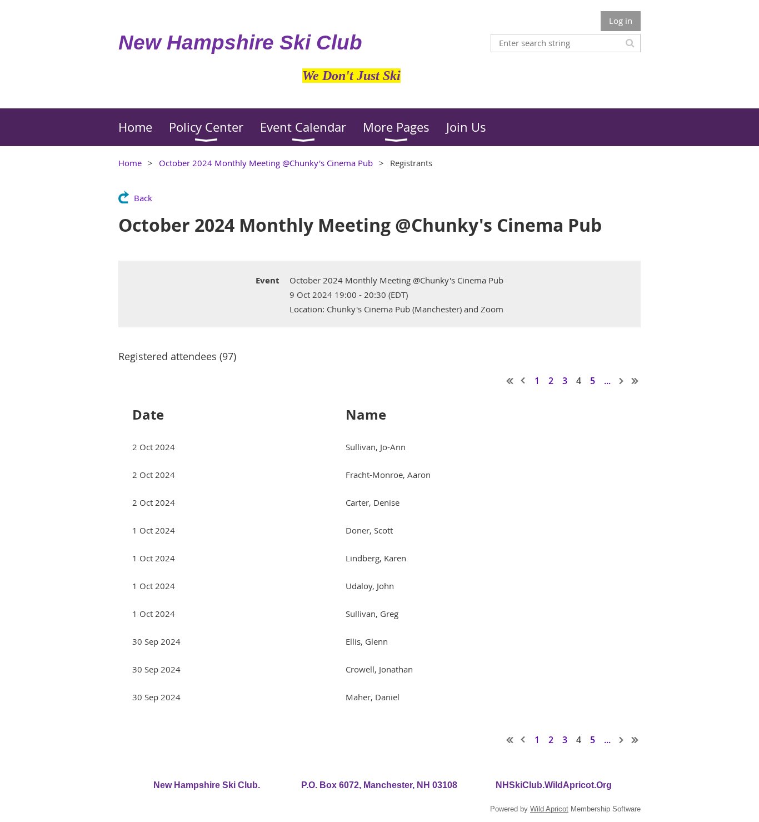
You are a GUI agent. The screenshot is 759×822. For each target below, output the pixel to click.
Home (130, 162)
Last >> (635, 380)
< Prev (523, 380)
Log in (620, 20)
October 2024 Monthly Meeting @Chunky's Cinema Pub (266, 162)
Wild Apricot (549, 809)
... (607, 380)
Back (143, 197)
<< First (510, 380)
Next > (621, 380)
